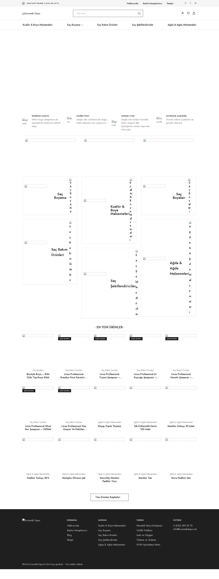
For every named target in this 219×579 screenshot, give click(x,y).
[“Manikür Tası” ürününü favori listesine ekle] (154, 444)
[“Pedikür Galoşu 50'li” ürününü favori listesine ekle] (47, 444)
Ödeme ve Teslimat (146, 540)
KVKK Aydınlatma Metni (148, 544)
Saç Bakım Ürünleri (107, 25)
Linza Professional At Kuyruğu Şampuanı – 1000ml (145, 377)
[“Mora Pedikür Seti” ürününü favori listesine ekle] (190, 444)
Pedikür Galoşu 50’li (38, 478)
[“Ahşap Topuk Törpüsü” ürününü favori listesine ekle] (118, 392)
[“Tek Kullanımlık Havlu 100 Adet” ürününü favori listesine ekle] (154, 392)
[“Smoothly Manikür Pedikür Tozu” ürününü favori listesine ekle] (118, 444)
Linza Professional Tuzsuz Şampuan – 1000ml (109, 377)
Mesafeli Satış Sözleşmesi (149, 525)
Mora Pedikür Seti (181, 478)
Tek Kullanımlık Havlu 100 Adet (145, 427)
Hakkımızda (132, 3)
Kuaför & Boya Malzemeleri (37, 25)
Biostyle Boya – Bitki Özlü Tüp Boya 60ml (38, 375)
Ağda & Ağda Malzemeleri (182, 25)
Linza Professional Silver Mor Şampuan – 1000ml (38, 427)
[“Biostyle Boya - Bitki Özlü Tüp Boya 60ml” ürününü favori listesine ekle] (47, 340)
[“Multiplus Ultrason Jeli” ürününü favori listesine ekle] (82, 444)
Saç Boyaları (38, 370)
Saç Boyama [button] (73, 25)
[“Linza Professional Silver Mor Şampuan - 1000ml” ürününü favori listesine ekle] (47, 392)
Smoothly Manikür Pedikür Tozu (109, 479)
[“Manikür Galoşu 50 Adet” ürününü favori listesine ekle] (190, 392)
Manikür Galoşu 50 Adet (181, 426)
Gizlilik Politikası (145, 530)
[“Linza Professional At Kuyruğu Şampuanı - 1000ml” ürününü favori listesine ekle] (154, 340)
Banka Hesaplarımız (152, 3)
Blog (69, 535)
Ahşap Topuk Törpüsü (109, 426)
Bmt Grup (50, 564)
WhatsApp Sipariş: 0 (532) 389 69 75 (43, 3)
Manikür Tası (145, 478)
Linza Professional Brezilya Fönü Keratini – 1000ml (73, 377)
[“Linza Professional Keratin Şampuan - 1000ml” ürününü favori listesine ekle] (190, 340)
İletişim (170, 3)
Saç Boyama (104, 530)
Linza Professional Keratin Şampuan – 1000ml (181, 377)
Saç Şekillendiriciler (142, 25)
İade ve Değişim (145, 535)
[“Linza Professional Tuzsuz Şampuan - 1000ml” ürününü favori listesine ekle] (118, 340)
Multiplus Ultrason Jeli (73, 478)
